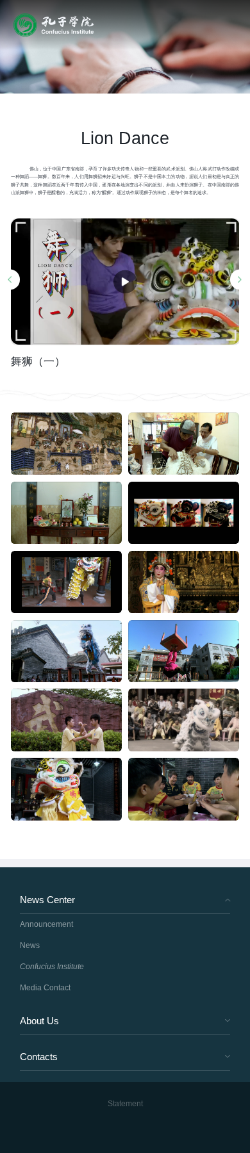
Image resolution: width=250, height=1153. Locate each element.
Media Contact (45, 987)
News (30, 945)
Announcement (46, 924)
